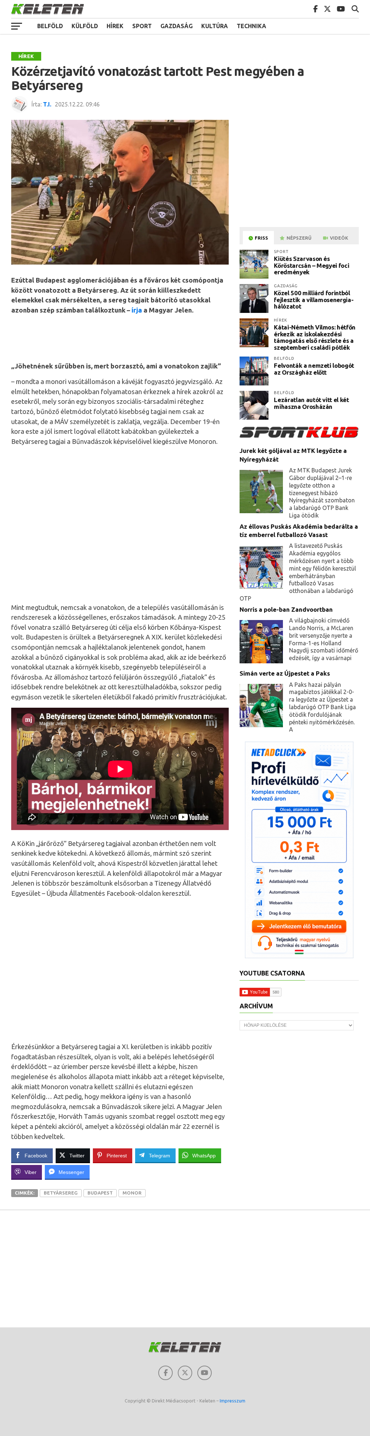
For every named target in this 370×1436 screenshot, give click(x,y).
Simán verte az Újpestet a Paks (285, 673)
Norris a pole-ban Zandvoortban (286, 609)
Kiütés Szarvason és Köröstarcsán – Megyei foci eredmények (311, 265)
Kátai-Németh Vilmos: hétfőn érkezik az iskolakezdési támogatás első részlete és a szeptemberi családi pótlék (315, 337)
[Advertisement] (142, 337)
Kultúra (214, 26)
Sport (142, 26)
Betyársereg (61, 1192)
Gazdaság (176, 26)
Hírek (115, 26)
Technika (251, 26)
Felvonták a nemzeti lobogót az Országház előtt (314, 369)
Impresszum (232, 1400)
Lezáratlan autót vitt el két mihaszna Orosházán (311, 403)
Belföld (50, 26)
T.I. (47, 104)
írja (137, 310)
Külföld (85, 26)
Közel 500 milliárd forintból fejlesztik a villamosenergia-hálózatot (313, 299)
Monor (132, 1192)
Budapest (100, 1192)
